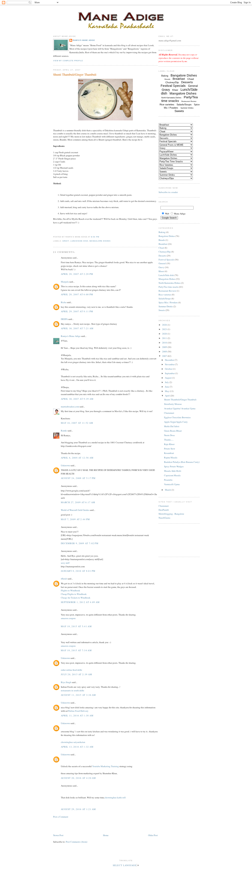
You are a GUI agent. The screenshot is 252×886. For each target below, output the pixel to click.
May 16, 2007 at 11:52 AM (77, 422)
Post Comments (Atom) (76, 841)
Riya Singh (66, 682)
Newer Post (58, 835)
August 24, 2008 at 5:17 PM (78, 478)
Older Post (153, 835)
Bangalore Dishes (184, 75)
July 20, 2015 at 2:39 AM (76, 674)
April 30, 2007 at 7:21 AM (77, 328)
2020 (164, 333)
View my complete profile (68, 61)
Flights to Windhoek (70, 590)
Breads (167, 79)
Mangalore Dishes (99, 241)
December (170, 359)
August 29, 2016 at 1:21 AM (78, 809)
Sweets (179, 111)
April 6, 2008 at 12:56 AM (77, 457)
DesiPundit (164, 509)
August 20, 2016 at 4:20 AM (78, 777)
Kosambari (169, 453)
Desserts (187, 82)
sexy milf (65, 562)
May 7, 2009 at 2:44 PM (75, 519)
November (170, 364)
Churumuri (169, 412)
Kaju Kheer (169, 444)
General (193, 85)
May (167, 391)
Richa (63, 302)
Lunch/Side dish (79, 241)
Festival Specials (173, 85)
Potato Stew (169, 448)
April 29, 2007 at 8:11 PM (77, 311)
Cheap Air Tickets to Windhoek (75, 597)
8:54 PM (95, 237)
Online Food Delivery (78, 710)
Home (106, 835)
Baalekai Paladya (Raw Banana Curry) (182, 461)
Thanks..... (168, 439)
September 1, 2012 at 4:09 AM (80, 602)
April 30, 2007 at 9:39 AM (77, 398)
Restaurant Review (188, 101)
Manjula (65, 281)
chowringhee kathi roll (115, 797)
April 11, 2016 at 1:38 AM (77, 715)
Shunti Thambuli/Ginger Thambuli (74, 74)
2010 (164, 342)
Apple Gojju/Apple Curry (176, 421)
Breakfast (179, 78)
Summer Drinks (187, 108)
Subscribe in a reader (168, 192)
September (170, 373)
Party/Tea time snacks (169, 286)
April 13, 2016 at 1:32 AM (77, 746)
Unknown (65, 465)
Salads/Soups (184, 104)
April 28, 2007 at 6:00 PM (77, 294)
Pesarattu (168, 479)
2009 (164, 347)
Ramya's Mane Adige (84, 40)
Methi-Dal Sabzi (171, 426)
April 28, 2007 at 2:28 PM (77, 273)
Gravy (65, 241)
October (169, 368)
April (167, 395)
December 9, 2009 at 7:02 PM (79, 543)
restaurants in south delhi (72, 690)
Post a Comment (60, 816)
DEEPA (64, 319)
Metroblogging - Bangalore (171, 513)
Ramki (64, 430)
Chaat (190, 79)
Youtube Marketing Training (105, 766)
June (167, 386)
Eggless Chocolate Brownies (177, 417)
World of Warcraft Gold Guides (75, 510)
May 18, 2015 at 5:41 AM (76, 626)
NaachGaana (164, 517)
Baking (164, 75)
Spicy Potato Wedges (174, 466)
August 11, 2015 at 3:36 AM (78, 694)
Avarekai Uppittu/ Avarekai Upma (179, 408)
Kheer (175, 90)
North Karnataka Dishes (171, 98)
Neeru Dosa (169, 435)
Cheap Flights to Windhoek (74, 594)
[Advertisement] (73, 825)
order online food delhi (71, 669)
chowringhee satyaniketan (73, 742)
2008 (164, 351)
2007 (164, 355)
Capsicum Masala (172, 475)
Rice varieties (167, 104)
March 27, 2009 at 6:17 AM (78, 502)
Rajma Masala (170, 457)
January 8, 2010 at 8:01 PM (78, 570)
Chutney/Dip (172, 82)
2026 (164, 324)
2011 (164, 338)
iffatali (64, 578)
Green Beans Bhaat (173, 430)
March (168, 489)
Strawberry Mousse (173, 404)
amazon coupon (68, 618)
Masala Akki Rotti (172, 470)
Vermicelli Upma (172, 484)
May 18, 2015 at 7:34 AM (76, 650)
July (167, 382)
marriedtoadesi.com (70, 406)
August (168, 377)
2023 (164, 329)
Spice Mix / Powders (168, 302)
